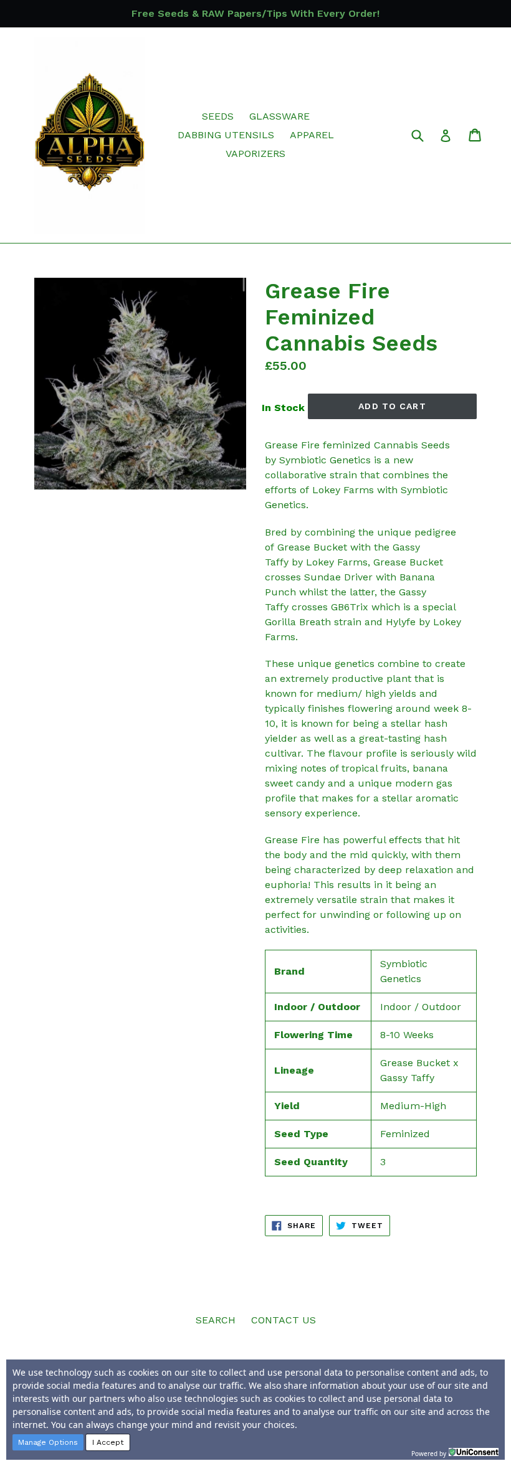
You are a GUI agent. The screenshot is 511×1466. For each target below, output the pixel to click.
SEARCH (216, 1320)
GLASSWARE (279, 116)
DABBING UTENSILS (226, 135)
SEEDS (218, 116)
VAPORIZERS (255, 153)
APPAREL (312, 135)
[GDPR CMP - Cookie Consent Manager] (474, 1452)
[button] (48, 1442)
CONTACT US (283, 1320)
